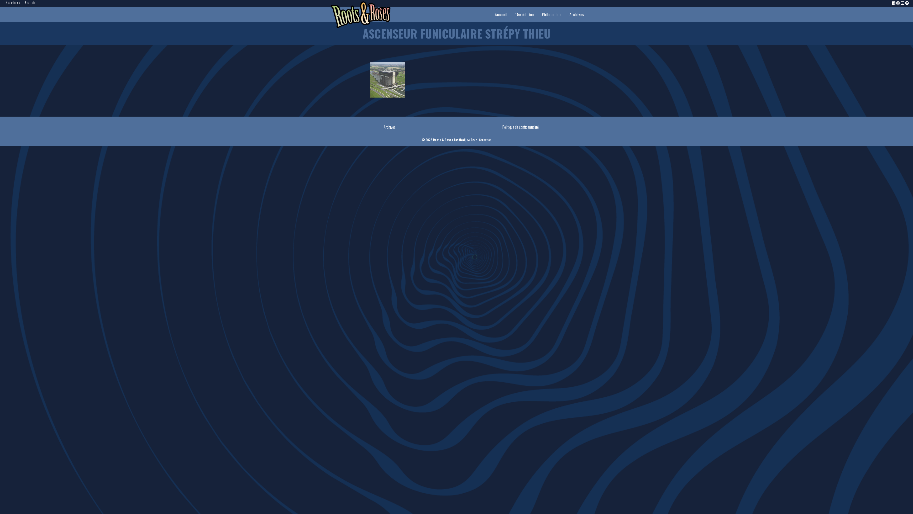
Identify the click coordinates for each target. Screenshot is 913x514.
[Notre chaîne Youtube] (903, 3)
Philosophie (552, 14)
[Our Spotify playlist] (907, 3)
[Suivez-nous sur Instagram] (898, 3)
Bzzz (474, 140)
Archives (576, 14)
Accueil (501, 14)
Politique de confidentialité (520, 127)
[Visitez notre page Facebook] (894, 3)
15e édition (524, 14)
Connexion (485, 140)
